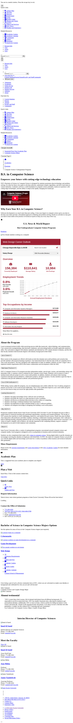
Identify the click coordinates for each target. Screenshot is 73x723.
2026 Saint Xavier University (14, 708)
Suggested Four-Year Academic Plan (16, 151)
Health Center (10, 19)
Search (3, 56)
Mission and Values (12, 21)
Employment (10, 16)
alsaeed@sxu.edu (10, 633)
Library (8, 39)
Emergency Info (9, 704)
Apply (6, 49)
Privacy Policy (9, 709)
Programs (7, 166)
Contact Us (8, 701)
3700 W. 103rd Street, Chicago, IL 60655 (17, 698)
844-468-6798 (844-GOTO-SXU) (15, 699)
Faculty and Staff (29, 77)
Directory (9, 14)
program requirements (18, 448)
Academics (8, 84)
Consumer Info (9, 716)
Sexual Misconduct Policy (12, 718)
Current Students (10, 77)
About (6, 93)
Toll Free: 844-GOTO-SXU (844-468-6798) (18, 511)
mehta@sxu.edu (10, 671)
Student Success (9, 89)
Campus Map (10, 11)
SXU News (9, 26)
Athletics (7, 91)
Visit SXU (4, 477)
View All (3, 644)
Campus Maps (9, 703)
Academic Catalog (12, 34)
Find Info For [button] (9, 75)
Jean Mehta (5, 664)
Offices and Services (12, 24)
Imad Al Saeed (6, 626)
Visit (6, 48)
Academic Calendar (12, 36)
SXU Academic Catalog (50, 448)
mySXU (9, 22)
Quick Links (9, 79)
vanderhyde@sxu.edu (11, 685)
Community (10, 37)
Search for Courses (12, 43)
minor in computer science (38, 435)
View (2, 464)
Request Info (8, 46)
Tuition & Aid (9, 86)
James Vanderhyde (8, 678)
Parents (17, 77)
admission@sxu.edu (15, 515)
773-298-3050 (9, 509)
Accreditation (9, 713)
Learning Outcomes (7, 393)
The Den (9, 12)
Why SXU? (5, 409)
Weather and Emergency (13, 28)
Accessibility (8, 715)
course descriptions (33, 448)
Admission (8, 82)
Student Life (8, 87)
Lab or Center (5, 355)
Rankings (3, 231)
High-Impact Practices (8, 368)
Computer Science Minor (12, 153)
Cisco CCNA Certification (8, 382)
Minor (3, 426)
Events (8, 17)
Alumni (21, 77)
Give (6, 51)
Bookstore (9, 41)
